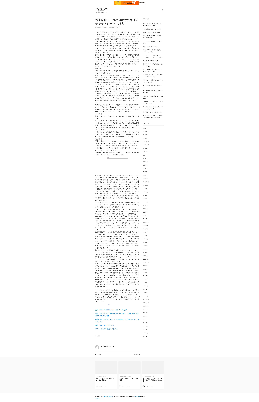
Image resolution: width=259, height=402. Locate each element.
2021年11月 (146, 303)
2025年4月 (146, 165)
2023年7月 (146, 235)
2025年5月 (146, 162)
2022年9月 (146, 269)
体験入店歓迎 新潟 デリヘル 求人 (152, 29)
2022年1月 (146, 296)
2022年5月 (146, 282)
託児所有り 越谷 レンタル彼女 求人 (152, 112)
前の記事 (99, 354)
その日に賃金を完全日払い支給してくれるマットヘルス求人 (153, 75)
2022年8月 (146, 272)
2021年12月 (146, 299)
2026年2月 (146, 131)
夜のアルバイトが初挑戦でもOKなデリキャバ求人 (153, 65)
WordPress (97, 398)
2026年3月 (146, 128)
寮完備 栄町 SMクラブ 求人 (150, 60)
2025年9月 (146, 148)
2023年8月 (146, 232)
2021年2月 (146, 333)
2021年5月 (146, 323)
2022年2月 (146, 292)
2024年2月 (146, 212)
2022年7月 (146, 276)
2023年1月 (146, 255)
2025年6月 (146, 158)
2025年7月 (146, 155)
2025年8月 (146, 151)
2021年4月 (146, 326)
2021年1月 (146, 336)
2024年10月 (146, 185)
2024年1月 (146, 215)
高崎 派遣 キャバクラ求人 (104, 325)
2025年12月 (146, 138)
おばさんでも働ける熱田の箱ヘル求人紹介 (153, 97)
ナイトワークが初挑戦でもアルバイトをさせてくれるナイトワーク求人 (153, 56)
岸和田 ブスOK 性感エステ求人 (106, 329)
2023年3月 (146, 249)
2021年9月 (146, 309)
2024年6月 (146, 198)
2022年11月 (146, 262)
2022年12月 (146, 259)
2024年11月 (146, 182)
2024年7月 (146, 195)
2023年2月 (146, 252)
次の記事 (136, 354)
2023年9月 (146, 229)
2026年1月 (146, 135)
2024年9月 (146, 188)
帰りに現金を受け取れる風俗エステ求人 (153, 86)
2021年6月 (146, 319)
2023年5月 (146, 242)
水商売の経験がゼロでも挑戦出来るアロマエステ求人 (153, 37)
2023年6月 (146, 239)
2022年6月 (146, 279)
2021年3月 (146, 329)
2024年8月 (146, 192)
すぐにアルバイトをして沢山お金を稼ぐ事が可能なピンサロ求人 (152, 380)
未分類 (98, 335)
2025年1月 (146, 175)
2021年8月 (146, 313)
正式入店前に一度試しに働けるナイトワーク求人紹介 (153, 51)
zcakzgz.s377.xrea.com (102, 27)
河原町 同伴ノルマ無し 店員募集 (129, 379)
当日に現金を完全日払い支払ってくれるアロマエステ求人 (153, 70)
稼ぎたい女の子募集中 (102, 9)
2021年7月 (146, 316)
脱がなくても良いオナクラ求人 (151, 32)
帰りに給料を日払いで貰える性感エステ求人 (153, 92)
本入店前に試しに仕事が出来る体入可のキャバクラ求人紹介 (153, 25)
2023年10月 (146, 225)
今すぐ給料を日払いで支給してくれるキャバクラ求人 (153, 81)
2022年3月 (146, 289)
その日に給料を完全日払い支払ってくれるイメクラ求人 (153, 108)
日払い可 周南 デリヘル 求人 (151, 46)
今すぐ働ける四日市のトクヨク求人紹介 (153, 42)
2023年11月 (146, 222)
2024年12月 (146, 178)
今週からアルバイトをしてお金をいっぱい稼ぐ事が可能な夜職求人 (153, 116)
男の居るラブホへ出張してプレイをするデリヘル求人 (153, 102)
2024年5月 (146, 202)
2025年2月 (146, 172)
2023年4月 (146, 245)
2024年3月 (146, 209)
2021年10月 (146, 306)
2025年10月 (146, 145)
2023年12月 (146, 219)
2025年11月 (146, 141)
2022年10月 (146, 266)
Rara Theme (137, 396)
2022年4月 (146, 286)
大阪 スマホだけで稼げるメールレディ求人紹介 (111, 310)
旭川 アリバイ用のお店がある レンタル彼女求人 (106, 379)
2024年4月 (146, 205)
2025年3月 (146, 168)
